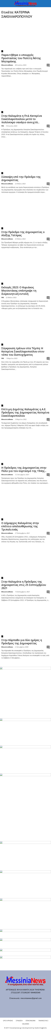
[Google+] (23, 1004)
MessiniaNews (7, 65)
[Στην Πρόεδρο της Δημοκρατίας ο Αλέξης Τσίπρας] (25, 213)
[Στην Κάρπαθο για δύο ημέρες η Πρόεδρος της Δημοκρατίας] (25, 622)
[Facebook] (12, 1004)
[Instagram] (28, 1004)
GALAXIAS (25, 1024)
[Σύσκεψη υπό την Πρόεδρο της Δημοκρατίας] (25, 158)
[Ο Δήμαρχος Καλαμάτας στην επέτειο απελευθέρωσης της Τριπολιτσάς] (25, 504)
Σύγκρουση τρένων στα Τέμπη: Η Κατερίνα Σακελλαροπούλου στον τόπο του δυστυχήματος (22, 351)
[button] (47, 4)
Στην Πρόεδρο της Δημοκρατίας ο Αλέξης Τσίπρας (23, 233)
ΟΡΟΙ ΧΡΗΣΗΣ (8, 1021)
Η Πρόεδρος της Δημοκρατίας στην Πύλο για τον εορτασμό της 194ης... (23, 469)
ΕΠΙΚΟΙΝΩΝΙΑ (30, 1021)
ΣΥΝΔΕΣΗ (19, 1021)
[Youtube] (39, 1004)
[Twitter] (34, 1004)
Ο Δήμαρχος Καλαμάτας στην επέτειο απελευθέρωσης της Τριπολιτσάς (20, 526)
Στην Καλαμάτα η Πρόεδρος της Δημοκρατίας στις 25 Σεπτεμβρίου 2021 (23, 585)
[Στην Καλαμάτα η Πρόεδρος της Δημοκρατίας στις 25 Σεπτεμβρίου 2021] (25, 563)
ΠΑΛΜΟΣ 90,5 (43, 1021)
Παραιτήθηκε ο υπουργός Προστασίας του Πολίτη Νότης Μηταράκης (21, 58)
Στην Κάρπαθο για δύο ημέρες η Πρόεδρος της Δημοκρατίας (21, 641)
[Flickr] (17, 1004)
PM (2, 126)
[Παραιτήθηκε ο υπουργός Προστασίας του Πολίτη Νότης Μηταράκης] (25, 36)
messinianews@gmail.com (31, 998)
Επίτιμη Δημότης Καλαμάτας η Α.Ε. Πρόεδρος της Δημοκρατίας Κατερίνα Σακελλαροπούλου (25, 413)
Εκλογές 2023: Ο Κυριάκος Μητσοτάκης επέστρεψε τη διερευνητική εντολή (18, 291)
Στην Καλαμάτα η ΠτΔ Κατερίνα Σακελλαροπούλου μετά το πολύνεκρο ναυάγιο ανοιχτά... (21, 119)
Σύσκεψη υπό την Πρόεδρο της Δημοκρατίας (21, 178)
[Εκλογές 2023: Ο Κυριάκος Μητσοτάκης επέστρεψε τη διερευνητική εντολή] (25, 269)
